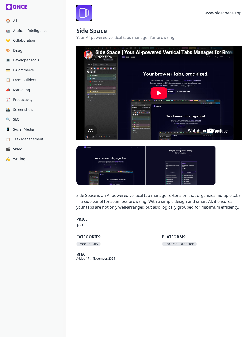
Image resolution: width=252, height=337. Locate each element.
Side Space (91, 30)
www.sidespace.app (223, 13)
